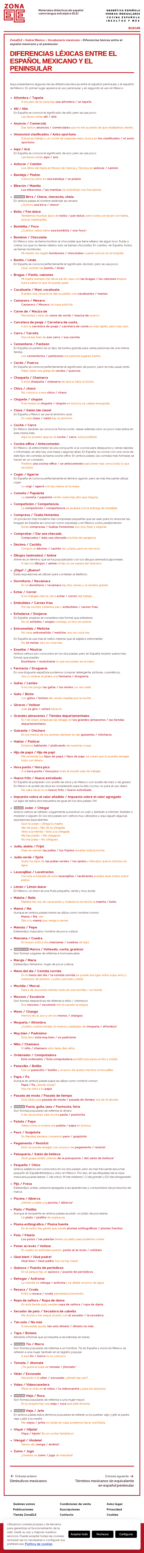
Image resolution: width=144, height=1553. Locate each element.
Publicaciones (23, 1509)
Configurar (126, 1534)
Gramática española (123, 10)
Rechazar (103, 1534)
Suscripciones (70, 1509)
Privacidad (114, 1509)
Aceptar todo (79, 1534)
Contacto (67, 1514)
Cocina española (123, 17)
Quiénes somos (24, 1504)
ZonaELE (16, 40)
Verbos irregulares (123, 14)
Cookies (112, 1514)
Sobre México (35, 40)
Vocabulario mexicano (64, 40)
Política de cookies (38, 1544)
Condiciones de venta (75, 1504)
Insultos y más (123, 21)
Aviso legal (114, 1504)
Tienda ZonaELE (24, 1514)
